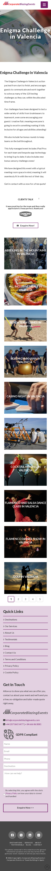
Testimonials (11, 639)
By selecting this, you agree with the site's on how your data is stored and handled (24, 793)
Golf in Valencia (25, 576)
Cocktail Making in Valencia (26, 468)
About (38, 843)
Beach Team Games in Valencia (25, 324)
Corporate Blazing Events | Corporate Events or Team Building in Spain (26, 859)
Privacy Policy (12, 665)
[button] (44, 4)
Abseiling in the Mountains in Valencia (25, 252)
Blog (7, 646)
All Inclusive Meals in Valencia (25, 288)
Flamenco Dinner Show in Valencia (25, 540)
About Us (9, 632)
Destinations (11, 619)
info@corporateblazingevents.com (23, 720)
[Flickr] (38, 835)
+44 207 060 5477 (15, 724)
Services (29, 843)
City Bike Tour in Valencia (25, 432)
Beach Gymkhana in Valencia (25, 360)
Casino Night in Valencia (25, 396)
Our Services (11, 626)
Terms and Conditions (15, 659)
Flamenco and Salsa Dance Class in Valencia (25, 504)
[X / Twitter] (21, 835)
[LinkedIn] (30, 835)
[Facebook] (12, 835)
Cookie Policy (11, 672)
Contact (38, 845)
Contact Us (10, 652)
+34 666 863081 (33, 724)
